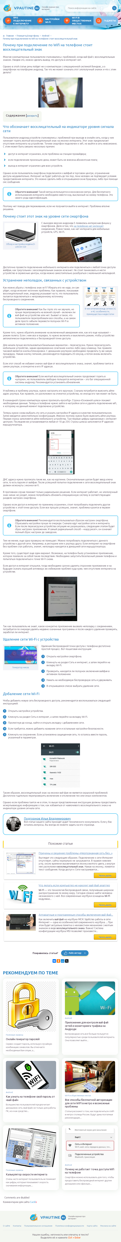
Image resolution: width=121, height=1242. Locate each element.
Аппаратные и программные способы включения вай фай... (76, 914)
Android (45, 36)
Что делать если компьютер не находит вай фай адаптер (74, 885)
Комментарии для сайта (20, 1202)
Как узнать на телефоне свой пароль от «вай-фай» (30, 1098)
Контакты (17, 1226)
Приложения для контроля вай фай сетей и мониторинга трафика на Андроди (86, 1025)
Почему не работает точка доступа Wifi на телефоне (89, 1171)
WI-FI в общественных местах (81, 20)
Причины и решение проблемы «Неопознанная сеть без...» (75, 853)
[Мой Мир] (62, 961)
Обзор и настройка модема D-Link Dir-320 (20, 245)
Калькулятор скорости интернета (26, 1174)
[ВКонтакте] (54, 961)
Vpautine (26, 8)
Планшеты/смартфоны (28, 36)
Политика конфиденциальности (69, 1226)
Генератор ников (20, 667)
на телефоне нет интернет (89, 226)
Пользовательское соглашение (38, 1226)
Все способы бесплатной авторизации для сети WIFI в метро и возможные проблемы (88, 1103)
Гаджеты (110, 20)
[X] (66, 961)
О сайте (6, 1226)
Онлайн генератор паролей (23, 1039)
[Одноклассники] (58, 961)
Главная (10, 36)
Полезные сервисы (14, 1035)
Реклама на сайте (108, 1226)
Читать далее (105, 876)
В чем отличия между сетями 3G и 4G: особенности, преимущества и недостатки (100, 311)
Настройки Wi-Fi (52, 20)
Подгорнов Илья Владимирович (47, 818)
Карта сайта (92, 1226)
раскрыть (32, 115)
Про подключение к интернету (22, 20)
